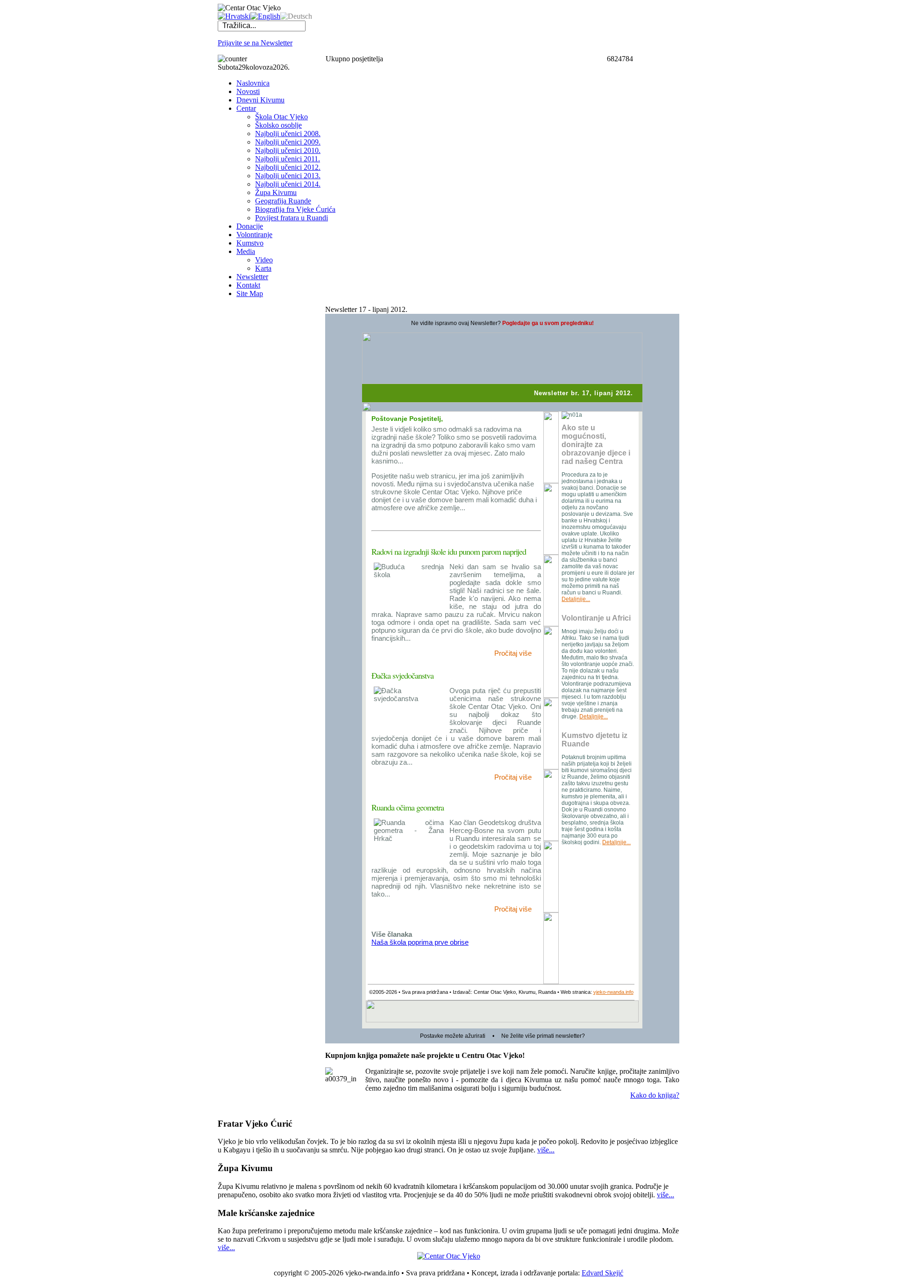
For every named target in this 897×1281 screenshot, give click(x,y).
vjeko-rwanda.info (613, 992)
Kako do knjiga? (654, 1095)
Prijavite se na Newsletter (255, 43)
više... (546, 1150)
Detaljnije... (576, 599)
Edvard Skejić (602, 1273)
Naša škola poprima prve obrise (420, 942)
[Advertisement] (255, 445)
